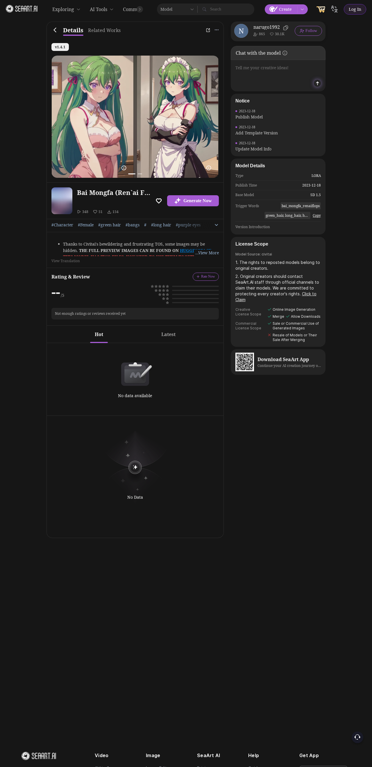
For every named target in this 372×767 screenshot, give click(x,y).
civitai (267, 254)
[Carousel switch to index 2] (140, 173)
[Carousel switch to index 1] (131, 173)
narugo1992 (266, 27)
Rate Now (208, 276)
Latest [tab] (168, 334)
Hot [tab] (99, 334)
